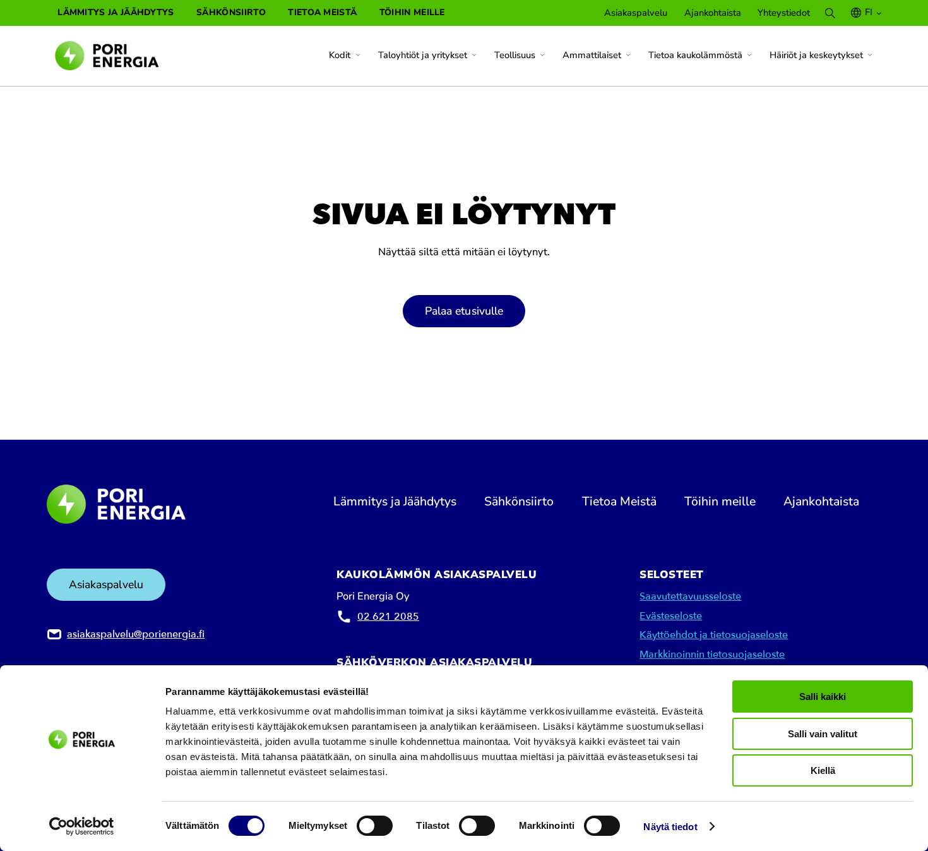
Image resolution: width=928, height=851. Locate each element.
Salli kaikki (822, 696)
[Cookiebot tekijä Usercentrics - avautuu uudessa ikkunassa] (82, 826)
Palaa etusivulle (464, 310)
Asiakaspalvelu (106, 584)
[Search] (830, 13)
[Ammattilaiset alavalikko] (628, 55)
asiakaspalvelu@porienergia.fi (136, 634)
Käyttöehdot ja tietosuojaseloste (713, 635)
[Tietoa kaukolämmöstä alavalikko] (749, 55)
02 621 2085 (388, 617)
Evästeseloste (670, 616)
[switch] (375, 826)
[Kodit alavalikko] (358, 55)
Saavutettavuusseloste (690, 596)
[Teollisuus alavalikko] (542, 55)
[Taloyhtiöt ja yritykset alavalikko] (474, 55)
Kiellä (823, 770)
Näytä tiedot (670, 826)
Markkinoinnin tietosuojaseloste (712, 654)
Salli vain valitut (822, 733)
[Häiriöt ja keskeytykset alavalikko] (870, 55)
